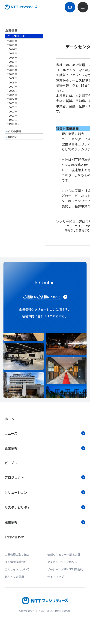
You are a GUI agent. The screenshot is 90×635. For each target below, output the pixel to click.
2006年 (13, 90)
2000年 (13, 115)
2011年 (13, 70)
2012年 (13, 66)
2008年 (13, 82)
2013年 (13, 61)
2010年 (13, 74)
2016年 (13, 49)
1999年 (13, 119)
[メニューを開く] (83, 7)
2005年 (13, 95)
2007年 (13, 86)
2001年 (13, 111)
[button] (45, 433)
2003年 (13, 103)
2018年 (13, 41)
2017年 (13, 45)
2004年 (13, 99)
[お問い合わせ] (70, 7)
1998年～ (14, 124)
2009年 (13, 78)
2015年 (13, 53)
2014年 (13, 57)
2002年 (13, 107)
